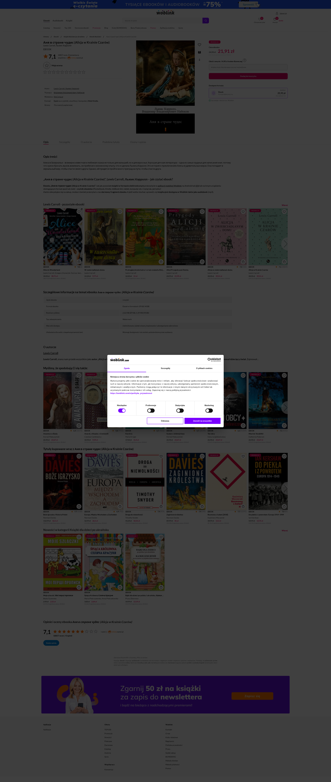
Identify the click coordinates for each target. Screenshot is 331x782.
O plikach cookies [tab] (204, 368)
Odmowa (165, 421)
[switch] (151, 411)
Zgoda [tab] (127, 368)
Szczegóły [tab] (165, 368)
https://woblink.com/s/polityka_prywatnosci (131, 393)
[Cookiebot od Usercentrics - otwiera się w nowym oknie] (209, 360)
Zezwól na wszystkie (202, 421)
